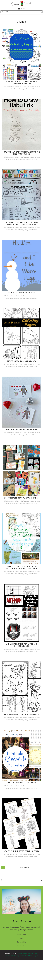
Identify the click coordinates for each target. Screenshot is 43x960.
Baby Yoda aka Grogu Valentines (21, 430)
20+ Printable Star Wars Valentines (21, 498)
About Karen (21, 934)
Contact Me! (21, 942)
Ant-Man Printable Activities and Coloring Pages (21, 645)
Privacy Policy (19, 956)
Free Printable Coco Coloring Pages (21, 714)
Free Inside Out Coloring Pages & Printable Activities (21, 83)
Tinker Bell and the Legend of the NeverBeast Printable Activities (21, 567)
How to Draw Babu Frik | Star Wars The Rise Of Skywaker (21, 153)
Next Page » (24, 867)
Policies (21, 938)
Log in (36, 956)
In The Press (21, 946)
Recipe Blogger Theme (25, 953)
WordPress (28, 956)
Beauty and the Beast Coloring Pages (21, 851)
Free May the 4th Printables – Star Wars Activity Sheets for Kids (21, 223)
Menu (23, 9)
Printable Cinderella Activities (21, 783)
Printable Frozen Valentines (21, 293)
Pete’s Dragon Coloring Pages (21, 361)
